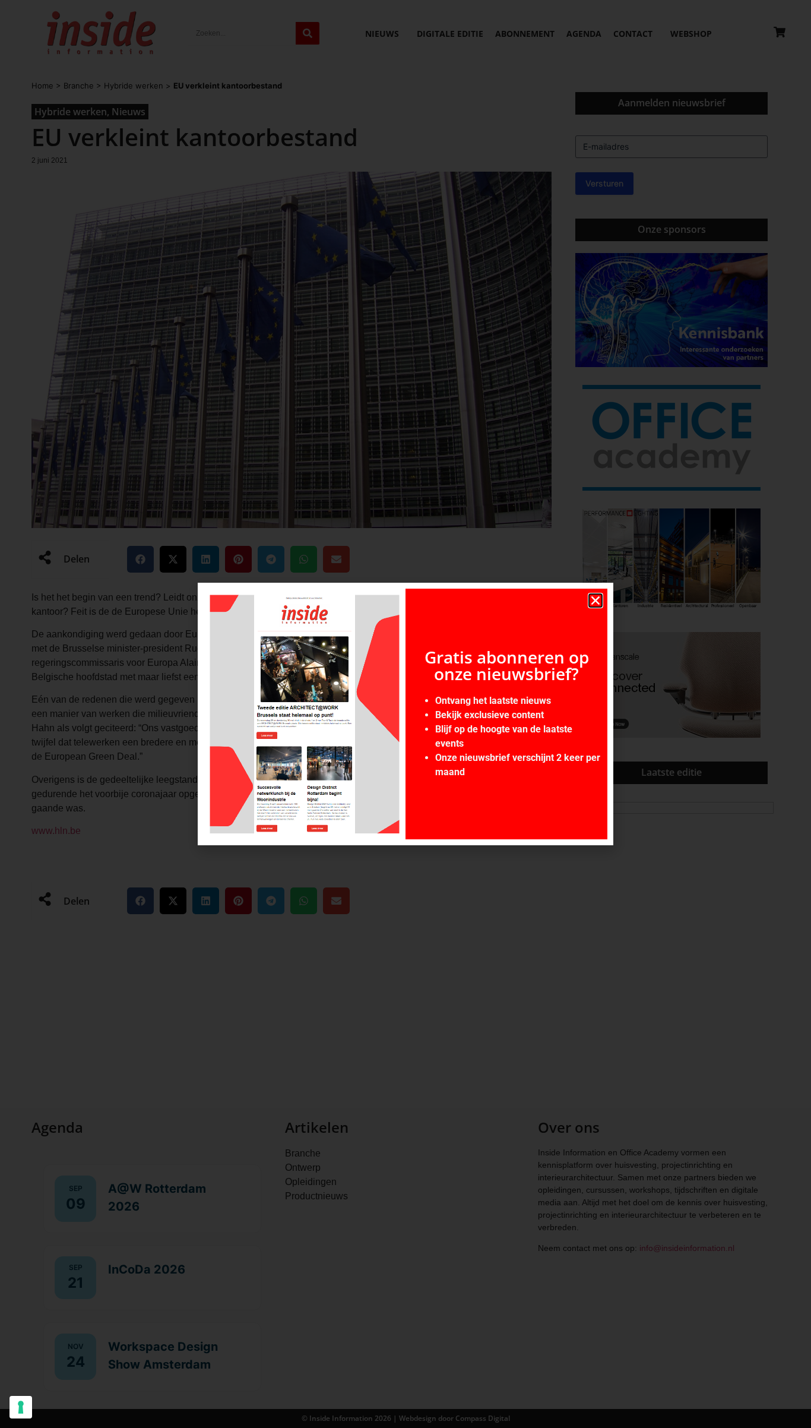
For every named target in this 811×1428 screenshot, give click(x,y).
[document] (405, 714)
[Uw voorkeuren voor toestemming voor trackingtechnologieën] (20, 1407)
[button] (595, 600)
